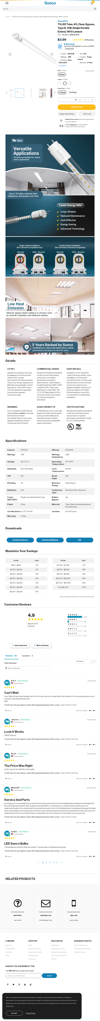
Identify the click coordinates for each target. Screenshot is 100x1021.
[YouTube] (25, 984)
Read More (62, 65)
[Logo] (50, 3)
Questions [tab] (26, 656)
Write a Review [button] (43, 645)
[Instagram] (19, 984)
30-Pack (72, 92)
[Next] (52, 54)
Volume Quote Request (68, 114)
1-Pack (62, 92)
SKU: (59, 35)
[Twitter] (13, 984)
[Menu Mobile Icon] (6, 3)
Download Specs (20, 540)
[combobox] (47, 8)
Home (7, 16)
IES (79, 540)
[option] (30, 45)
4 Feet (61, 75)
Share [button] (9, 710)
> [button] (61, 862)
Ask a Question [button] (21, 645)
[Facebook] (7, 984)
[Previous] (10, 54)
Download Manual (50, 540)
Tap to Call (87, 114)
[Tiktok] (30, 984)
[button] (90, 710)
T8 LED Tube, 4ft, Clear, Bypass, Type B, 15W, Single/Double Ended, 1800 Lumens (32, 705)
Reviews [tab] (9, 656)
